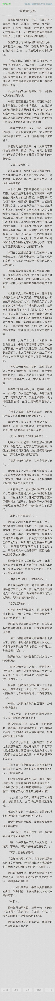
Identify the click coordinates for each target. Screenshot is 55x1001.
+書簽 (38, 990)
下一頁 (49, 990)
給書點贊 (35, 4)
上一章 (5, 990)
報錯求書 (42, 4)
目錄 (27, 990)
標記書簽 (27, 4)
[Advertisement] (27, 957)
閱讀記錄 (49, 4)
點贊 (16, 990)
